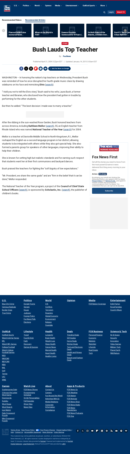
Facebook (21, 69)
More (102, 6)
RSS (111, 431)
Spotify (121, 431)
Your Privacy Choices (47, 430)
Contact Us (19, 432)
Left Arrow (3, 30)
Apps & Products (76, 386)
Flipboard (36, 69)
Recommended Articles (35, 20)
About (48, 386)
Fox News (7, 8)
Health (48, 331)
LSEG (64, 444)
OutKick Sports (89, 6)
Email (45, 69)
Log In (111, 12)
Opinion (48, 6)
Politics (26, 6)
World (37, 6)
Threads (31, 69)
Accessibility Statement (32, 432)
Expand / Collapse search (104, 12)
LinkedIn (102, 431)
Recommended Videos (11, 20)
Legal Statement (28, 444)
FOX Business (96, 331)
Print (41, 69)
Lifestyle (28, 331)
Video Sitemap (59, 432)
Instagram (87, 431)
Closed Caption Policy (64, 430)
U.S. (16, 6)
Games (5, 386)
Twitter (26, 69)
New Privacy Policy (28, 430)
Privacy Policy (97, 181)
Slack (107, 431)
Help (12, 432)
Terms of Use (110, 181)
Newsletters (116, 431)
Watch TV (121, 12)
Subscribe (109, 191)
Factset (43, 441)
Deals (70, 331)
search (49, 84)
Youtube (92, 431)
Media (58, 6)
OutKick (6, 331)
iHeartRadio (126, 431)
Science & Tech (118, 331)
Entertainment (72, 6)
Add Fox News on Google (60, 68)
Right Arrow (125, 30)
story (65, 43)
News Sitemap (48, 432)
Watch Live (29, 386)
